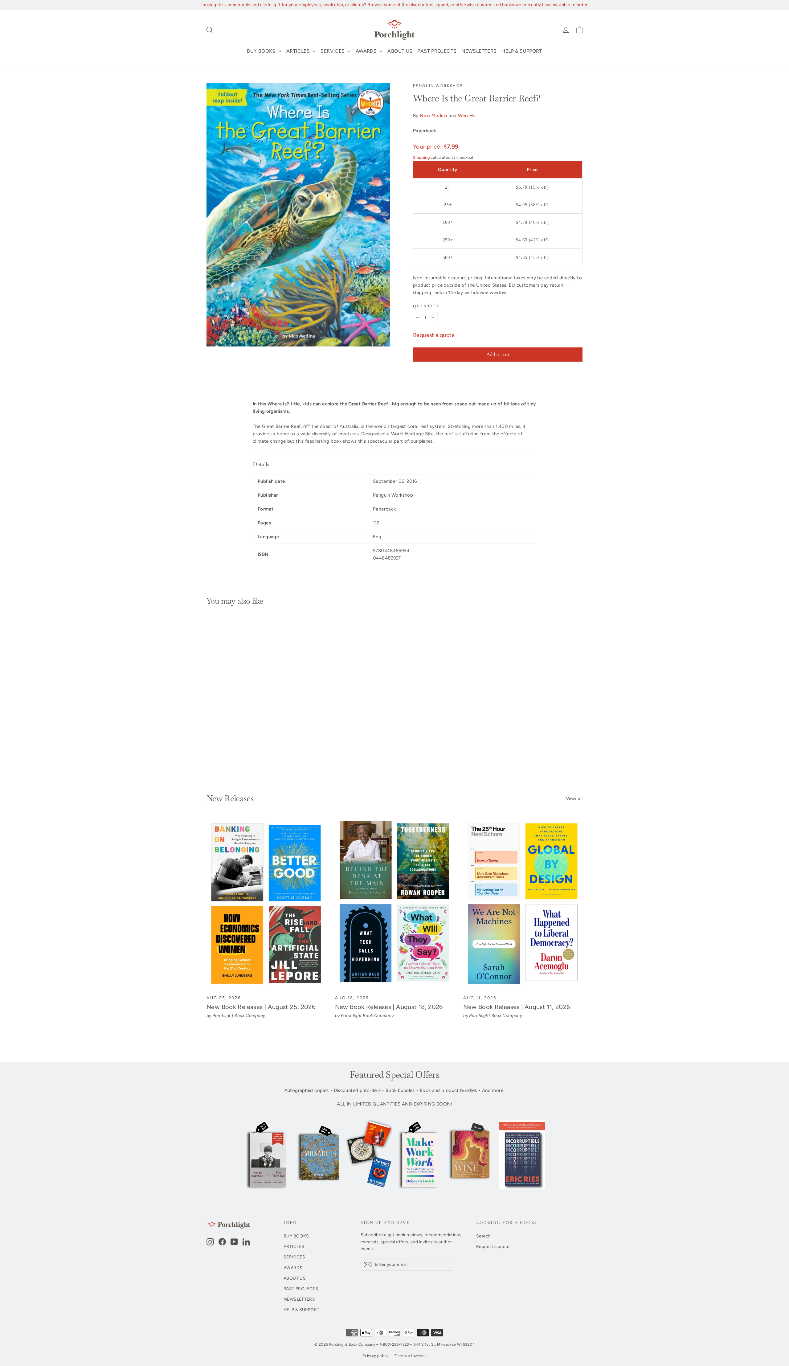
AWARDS (367, 51)
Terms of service (410, 1356)
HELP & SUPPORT (521, 51)
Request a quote (434, 335)
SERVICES (333, 51)
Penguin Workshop (438, 86)
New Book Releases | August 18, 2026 (389, 1007)
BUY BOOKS (262, 51)
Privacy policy (375, 1356)
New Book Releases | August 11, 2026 (516, 1007)
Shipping (421, 157)
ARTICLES (298, 51)
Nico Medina (433, 115)
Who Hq (467, 115)
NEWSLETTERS (479, 51)
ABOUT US (399, 51)
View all (574, 798)
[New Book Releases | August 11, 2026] (523, 904)
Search (483, 1235)
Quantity (426, 306)
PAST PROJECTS (436, 51)
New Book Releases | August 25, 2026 (260, 1007)
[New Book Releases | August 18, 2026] (394, 904)
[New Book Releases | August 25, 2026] (266, 904)
